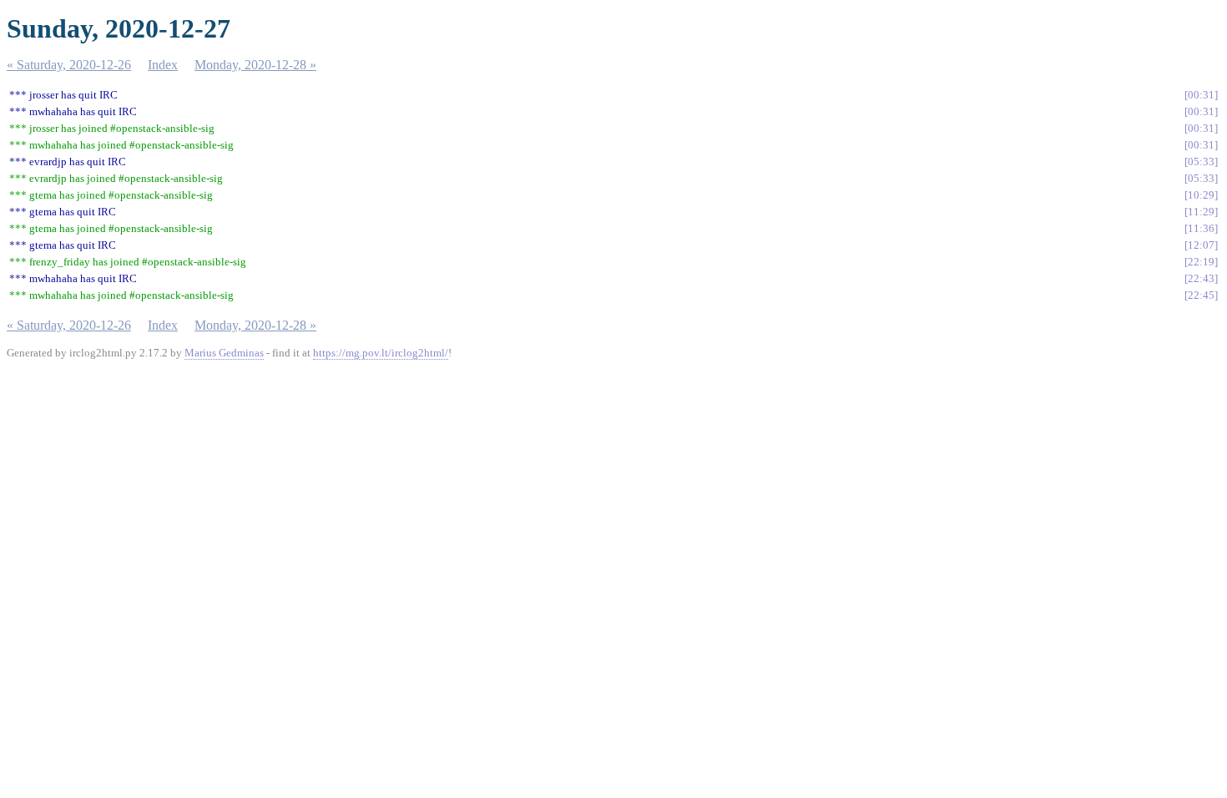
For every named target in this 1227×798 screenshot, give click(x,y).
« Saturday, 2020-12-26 (69, 65)
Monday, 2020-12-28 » (255, 65)
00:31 (1201, 94)
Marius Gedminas (224, 352)
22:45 (1201, 295)
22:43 (1201, 278)
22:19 (1201, 261)
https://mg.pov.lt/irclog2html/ (380, 352)
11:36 (1201, 228)
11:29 (1201, 211)
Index (163, 65)
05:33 (1201, 161)
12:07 (1201, 245)
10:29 (1201, 195)
